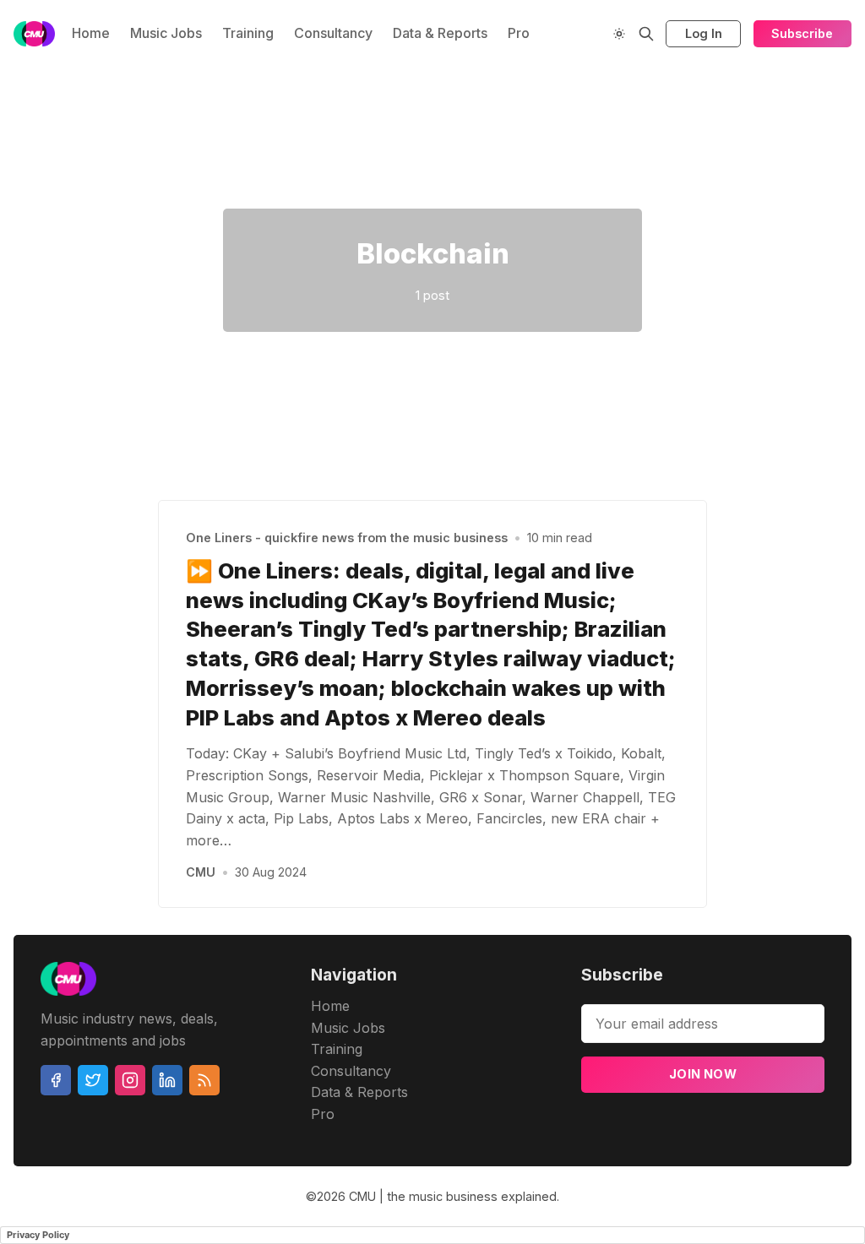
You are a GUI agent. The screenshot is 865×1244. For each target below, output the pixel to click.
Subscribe (802, 33)
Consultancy (333, 32)
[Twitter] (93, 1080)
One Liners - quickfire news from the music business (347, 537)
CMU (200, 872)
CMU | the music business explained (453, 1196)
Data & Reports (440, 32)
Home (91, 32)
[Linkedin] (167, 1080)
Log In (703, 33)
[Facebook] (56, 1080)
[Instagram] (130, 1080)
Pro (519, 32)
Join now (703, 1074)
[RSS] (204, 1080)
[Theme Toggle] (619, 33)
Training (248, 32)
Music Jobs (166, 32)
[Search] (646, 33)
